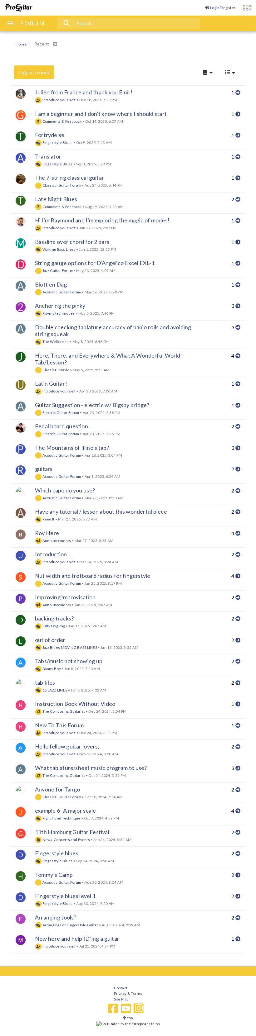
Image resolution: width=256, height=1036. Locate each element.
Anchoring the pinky (60, 305)
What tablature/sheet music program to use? (91, 767)
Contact (120, 988)
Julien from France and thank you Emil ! (84, 92)
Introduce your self (59, 99)
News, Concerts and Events (66, 839)
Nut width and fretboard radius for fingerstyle (92, 575)
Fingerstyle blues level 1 (65, 895)
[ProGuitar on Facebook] (113, 1008)
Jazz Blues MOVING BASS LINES (69, 647)
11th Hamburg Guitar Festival (72, 832)
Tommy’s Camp (54, 874)
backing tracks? (54, 618)
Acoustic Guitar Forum (61, 292)
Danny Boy (51, 668)
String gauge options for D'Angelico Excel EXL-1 (95, 262)
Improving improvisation (65, 597)
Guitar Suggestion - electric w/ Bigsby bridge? (92, 405)
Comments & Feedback (61, 121)
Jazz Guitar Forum (57, 270)
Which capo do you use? (65, 490)
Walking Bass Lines (58, 249)
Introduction (51, 554)
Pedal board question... (63, 426)
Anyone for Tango (57, 789)
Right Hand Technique (61, 818)
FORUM (32, 23)
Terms (136, 993)
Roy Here (47, 533)
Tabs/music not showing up (68, 661)
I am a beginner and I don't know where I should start (101, 113)
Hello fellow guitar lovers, (67, 746)
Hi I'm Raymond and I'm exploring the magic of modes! (102, 220)
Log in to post (34, 72)
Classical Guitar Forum (61, 185)
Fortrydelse (49, 134)
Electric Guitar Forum (60, 412)
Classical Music (55, 370)
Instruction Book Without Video (75, 703)
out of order (50, 639)
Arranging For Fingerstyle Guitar (70, 925)
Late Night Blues (56, 199)
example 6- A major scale (65, 810)
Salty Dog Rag (53, 626)
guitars (43, 468)
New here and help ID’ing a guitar (77, 938)
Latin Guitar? (51, 383)
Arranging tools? (55, 917)
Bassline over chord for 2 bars (72, 241)
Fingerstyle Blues (57, 142)
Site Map (121, 999)
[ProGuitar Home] (18, 8)
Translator (48, 156)
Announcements (56, 540)
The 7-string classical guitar (69, 177)
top (130, 1017)
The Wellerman (55, 341)
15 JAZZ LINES (54, 690)
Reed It (48, 519)
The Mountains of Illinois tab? (72, 447)
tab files (45, 682)
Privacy (120, 993)
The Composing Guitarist (63, 711)
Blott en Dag (51, 284)
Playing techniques (58, 313)
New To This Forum (59, 725)
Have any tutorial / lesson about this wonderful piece (101, 511)
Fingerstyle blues (56, 853)
